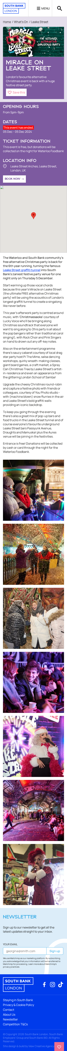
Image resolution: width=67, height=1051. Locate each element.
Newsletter (10, 1019)
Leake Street (39, 22)
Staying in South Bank (18, 1000)
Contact (8, 1010)
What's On (21, 22)
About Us (9, 1014)
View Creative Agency (41, 1046)
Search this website (59, 8)
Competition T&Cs (15, 1024)
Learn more (33, 964)
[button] (16, 92)
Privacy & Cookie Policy (18, 1005)
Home (7, 22)
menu (45, 8)
